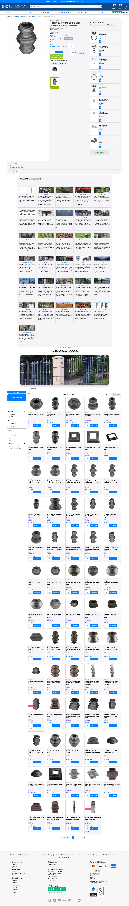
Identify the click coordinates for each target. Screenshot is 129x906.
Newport (14, 891)
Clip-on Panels (102, 199)
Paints (83, 267)
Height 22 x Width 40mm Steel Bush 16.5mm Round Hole (92, 582)
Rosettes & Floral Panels (27, 267)
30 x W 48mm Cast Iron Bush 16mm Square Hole (36, 818)
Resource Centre (64, 12)
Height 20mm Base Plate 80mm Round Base (110, 751)
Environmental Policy (45, 855)
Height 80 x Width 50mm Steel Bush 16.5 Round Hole (54, 548)
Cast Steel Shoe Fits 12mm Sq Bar (73, 448)
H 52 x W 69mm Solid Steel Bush (35, 682)
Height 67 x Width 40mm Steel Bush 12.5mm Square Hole (35, 516)
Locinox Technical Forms (19, 873)
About (12, 855)
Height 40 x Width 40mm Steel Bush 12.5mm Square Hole (73, 716)
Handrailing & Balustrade (55, 871)
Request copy (68, 38)
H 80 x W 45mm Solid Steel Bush (35, 715)
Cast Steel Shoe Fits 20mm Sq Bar (92, 448)
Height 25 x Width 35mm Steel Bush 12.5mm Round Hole (35, 582)
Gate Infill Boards (64, 314)
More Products (52, 880)
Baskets (45, 199)
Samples (14, 866)
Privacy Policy (92, 855)
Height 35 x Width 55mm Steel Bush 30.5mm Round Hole (54, 616)
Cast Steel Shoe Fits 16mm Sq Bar (54, 785)
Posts (102, 290)
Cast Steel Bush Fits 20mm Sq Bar (54, 448)
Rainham (14, 880)
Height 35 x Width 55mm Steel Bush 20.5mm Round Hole (111, 582)
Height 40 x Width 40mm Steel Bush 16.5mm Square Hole (92, 716)
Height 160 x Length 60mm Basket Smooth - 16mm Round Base (103, 47)
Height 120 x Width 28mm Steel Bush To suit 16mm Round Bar (92, 683)
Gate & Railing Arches (64, 290)
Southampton (16, 885)
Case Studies (15, 868)
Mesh (49, 866)
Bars (27, 199)
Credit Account (64, 857)
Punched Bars (83, 314)
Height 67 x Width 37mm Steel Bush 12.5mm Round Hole (73, 482)
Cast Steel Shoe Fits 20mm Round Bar (92, 415)
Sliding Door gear (53, 878)
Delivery (81, 855)
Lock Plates (27, 314)
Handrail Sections (102, 221)
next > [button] (84, 837)
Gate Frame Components (101, 314)
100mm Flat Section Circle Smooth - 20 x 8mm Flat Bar (103, 34)
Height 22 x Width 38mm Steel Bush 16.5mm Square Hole (92, 616)
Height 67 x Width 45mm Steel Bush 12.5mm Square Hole (92, 516)
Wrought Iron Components (18, 16)
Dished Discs (46, 221)
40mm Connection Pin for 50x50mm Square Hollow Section (103, 100)
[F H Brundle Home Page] (15, 7)
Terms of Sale (60, 855)
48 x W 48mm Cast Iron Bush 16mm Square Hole (112, 785)
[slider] (9, 404)
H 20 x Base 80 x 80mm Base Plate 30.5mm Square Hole (92, 752)
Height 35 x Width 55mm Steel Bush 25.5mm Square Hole (35, 649)
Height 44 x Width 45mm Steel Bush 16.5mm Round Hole (54, 516)
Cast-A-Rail (101, 267)
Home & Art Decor (27, 245)
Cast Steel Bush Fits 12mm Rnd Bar (54, 751)
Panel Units (46, 314)
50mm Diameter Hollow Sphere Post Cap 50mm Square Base (103, 86)
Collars (27, 220)
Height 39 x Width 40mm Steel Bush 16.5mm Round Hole (54, 482)
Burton (14, 892)
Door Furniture (64, 222)
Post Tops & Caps (83, 244)
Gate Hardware (52, 875)
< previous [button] (65, 837)
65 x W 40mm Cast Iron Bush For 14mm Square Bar (55, 818)
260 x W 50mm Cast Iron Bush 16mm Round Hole (73, 818)
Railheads (102, 244)
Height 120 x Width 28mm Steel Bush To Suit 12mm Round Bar (111, 683)
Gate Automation (52, 876)
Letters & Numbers (64, 245)
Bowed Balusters (27, 337)
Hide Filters (16, 392)
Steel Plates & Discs (83, 291)
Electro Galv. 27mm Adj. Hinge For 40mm (103, 126)
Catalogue (15, 864)
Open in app (80, 53)
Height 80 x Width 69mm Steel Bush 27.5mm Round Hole (54, 683)
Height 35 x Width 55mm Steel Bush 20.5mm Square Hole (111, 616)
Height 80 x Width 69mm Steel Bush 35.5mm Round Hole (73, 683)
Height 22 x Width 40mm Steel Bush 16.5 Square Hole (73, 615)
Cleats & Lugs (83, 199)
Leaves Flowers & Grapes (46, 244)
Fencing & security (53, 868)
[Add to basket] (100, 41)
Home (8, 16)
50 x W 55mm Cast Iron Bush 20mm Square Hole (93, 785)
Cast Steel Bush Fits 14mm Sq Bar (54, 415)
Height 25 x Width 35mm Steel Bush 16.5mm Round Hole (54, 582)
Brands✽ (46, 12)
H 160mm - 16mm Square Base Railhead (103, 113)
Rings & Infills (64, 267)
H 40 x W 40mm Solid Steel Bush (54, 715)
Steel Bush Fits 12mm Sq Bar (36, 414)
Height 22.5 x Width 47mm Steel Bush (35, 548)
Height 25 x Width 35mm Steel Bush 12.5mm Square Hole (73, 582)
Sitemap (14, 875)
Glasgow (14, 882)
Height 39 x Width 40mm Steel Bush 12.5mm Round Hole (35, 482)
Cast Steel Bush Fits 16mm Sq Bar (35, 448)
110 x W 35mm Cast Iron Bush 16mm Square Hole (93, 818)
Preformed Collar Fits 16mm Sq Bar (103, 139)
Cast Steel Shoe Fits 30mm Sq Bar (111, 448)
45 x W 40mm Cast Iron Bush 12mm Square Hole (74, 785)
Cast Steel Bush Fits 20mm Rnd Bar (73, 415)
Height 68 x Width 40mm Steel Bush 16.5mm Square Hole (35, 752)
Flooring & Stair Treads (54, 873)
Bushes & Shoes (32, 16)
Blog (101, 12)
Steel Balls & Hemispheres (27, 290)
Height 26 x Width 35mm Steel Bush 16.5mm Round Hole (111, 649)
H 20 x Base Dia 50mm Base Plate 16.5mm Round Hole (36, 785)
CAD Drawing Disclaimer (26, 855)
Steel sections (52, 864)
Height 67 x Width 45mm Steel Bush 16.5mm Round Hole (73, 516)
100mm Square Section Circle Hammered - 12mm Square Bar (103, 73)
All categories (16, 869)
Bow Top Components (64, 199)
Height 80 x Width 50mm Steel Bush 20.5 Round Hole (73, 548)
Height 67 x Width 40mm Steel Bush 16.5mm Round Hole (111, 482)
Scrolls (45, 267)
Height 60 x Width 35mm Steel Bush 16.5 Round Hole (54, 648)
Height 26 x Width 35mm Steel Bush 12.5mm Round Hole (92, 649)
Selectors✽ (27, 12)
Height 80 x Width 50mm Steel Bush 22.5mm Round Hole (92, 549)
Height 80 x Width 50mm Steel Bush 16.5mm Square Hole (111, 549)
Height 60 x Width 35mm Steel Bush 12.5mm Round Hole (73, 649)
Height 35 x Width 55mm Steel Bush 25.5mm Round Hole (35, 616)
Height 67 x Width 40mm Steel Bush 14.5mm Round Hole (92, 482)
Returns (71, 855)
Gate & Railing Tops (83, 221)
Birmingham (15, 884)
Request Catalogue (83, 12)
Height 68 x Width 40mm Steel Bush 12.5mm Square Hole (111, 716)
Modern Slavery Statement (110, 855)
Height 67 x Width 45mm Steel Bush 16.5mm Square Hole (111, 516)
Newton (14, 889)
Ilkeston (14, 887)
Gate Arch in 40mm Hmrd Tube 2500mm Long (103, 60)
